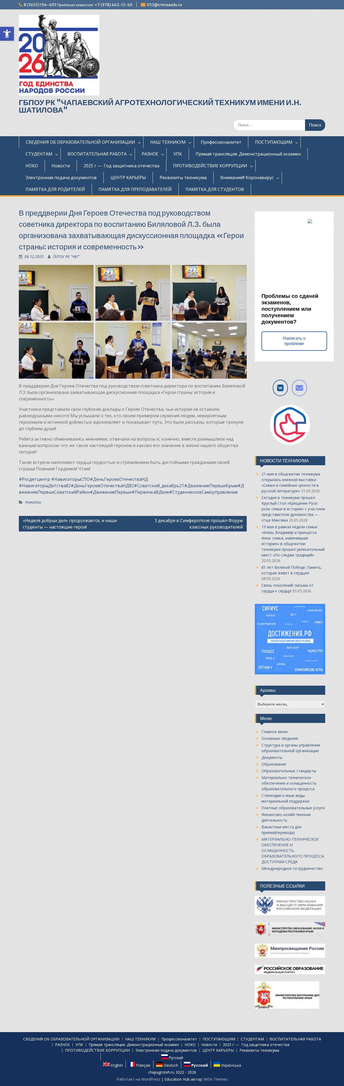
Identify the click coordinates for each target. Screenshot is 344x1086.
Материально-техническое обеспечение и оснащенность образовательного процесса (289, 783)
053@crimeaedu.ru (164, 4)
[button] (7, 34)
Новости (61, 166)
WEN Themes (216, 1079)
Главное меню (274, 731)
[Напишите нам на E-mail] (299, 388)
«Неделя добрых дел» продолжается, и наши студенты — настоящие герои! (70, 524)
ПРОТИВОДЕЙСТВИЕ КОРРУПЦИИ (210, 166)
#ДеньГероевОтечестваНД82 (102, 486)
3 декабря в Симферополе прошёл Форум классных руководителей (199, 524)
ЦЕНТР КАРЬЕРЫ (128, 177)
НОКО (32, 166)
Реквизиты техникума (183, 177)
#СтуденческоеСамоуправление (203, 492)
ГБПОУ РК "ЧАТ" (66, 256)
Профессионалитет (221, 142)
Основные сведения (279, 738)
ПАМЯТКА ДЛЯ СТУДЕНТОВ (214, 189)
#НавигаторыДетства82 (45, 486)
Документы (271, 757)
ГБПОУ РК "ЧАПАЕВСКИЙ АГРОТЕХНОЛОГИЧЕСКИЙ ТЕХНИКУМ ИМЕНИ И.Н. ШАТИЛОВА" (160, 106)
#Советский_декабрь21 (159, 486)
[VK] (280, 388)
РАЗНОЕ (150, 154)
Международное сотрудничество (292, 868)
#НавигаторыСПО (70, 479)
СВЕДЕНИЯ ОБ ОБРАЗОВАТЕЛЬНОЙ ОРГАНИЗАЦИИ (80, 142)
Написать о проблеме (294, 341)
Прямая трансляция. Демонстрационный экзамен (248, 154)
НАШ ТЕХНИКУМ (168, 142)
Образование (273, 764)
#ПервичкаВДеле (150, 492)
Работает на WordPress (138, 1079)
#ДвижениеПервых (110, 492)
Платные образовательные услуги (293, 807)
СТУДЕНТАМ (39, 154)
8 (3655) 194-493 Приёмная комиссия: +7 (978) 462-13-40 (78, 4)
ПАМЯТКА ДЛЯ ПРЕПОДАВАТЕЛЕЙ (135, 189)
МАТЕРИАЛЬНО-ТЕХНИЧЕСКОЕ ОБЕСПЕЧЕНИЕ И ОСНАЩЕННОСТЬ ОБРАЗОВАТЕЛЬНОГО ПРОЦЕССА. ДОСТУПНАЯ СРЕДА (293, 850)
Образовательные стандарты (288, 770)
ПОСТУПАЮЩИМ (273, 142)
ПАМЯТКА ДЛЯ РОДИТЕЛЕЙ (55, 189)
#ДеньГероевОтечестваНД (119, 479)
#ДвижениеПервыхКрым (211, 486)
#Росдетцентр (34, 479)
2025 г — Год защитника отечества (121, 166)
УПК (177, 154)
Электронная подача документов (61, 177)
